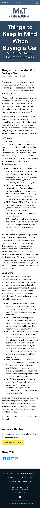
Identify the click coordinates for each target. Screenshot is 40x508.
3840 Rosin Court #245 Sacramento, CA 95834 (20, 488)
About (12, 477)
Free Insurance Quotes (11, 2)
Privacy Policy (11, 503)
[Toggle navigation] (37, 2)
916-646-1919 (20, 493)
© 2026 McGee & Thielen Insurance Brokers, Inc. (20, 473)
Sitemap (30, 477)
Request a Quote (13, 442)
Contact (21, 477)
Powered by (26, 503)
